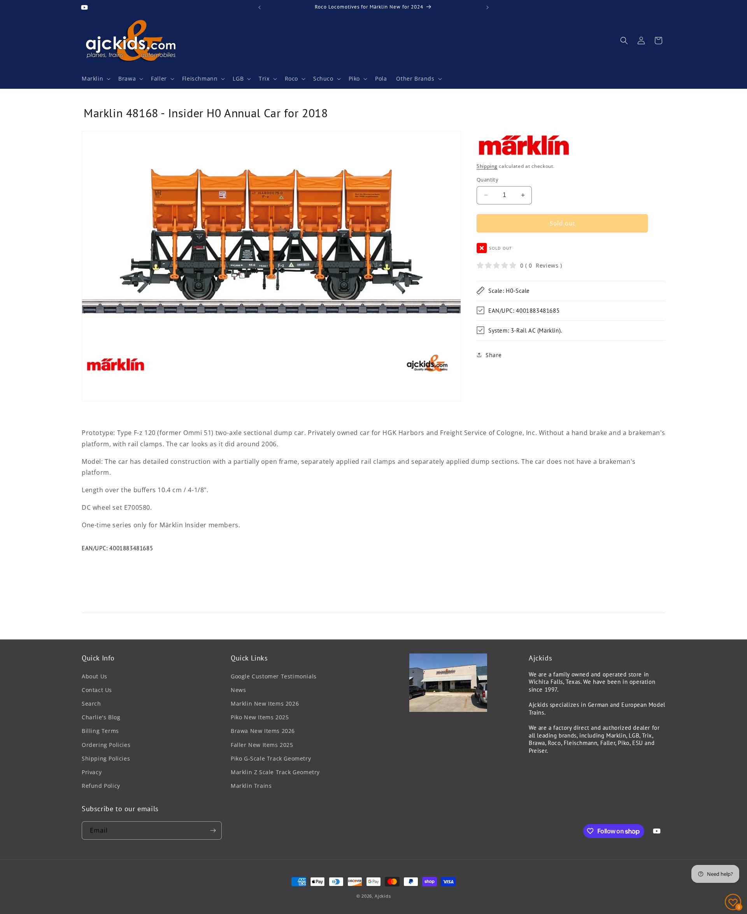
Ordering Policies (106, 744)
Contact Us (97, 690)
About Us (94, 676)
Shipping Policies (106, 758)
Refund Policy (101, 785)
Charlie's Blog (101, 717)
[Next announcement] (487, 7)
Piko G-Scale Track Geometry (271, 758)
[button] (95, 78)
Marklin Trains (251, 785)
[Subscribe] (212, 830)
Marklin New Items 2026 (265, 703)
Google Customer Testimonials (274, 676)
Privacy (92, 772)
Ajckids (383, 896)
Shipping (487, 165)
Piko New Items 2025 (260, 717)
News (238, 690)
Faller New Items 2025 (262, 744)
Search (91, 703)
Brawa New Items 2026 (263, 730)
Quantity (487, 179)
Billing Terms (100, 730)
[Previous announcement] (259, 7)
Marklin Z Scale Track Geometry (275, 772)
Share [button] (494, 355)
